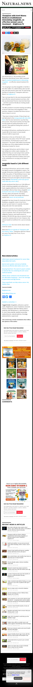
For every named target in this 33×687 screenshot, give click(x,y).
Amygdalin (14, 305)
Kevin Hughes (12, 30)
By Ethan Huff (15, 531)
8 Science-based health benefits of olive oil (18, 606)
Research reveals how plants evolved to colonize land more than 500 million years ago (19, 568)
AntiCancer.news (7, 225)
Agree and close (18, 678)
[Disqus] (16, 423)
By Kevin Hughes (16, 540)
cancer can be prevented (16, 197)
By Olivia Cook (15, 553)
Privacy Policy (15, 675)
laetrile (13, 312)
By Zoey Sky (15, 547)
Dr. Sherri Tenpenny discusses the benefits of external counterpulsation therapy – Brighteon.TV (19, 575)
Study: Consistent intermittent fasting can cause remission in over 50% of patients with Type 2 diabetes (19, 582)
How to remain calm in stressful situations (18, 588)
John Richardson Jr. (13, 310)
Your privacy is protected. (8, 340)
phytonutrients (6, 316)
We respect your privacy (21, 667)
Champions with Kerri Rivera (15, 308)
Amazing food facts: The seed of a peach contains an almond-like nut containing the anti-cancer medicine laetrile (16, 270)
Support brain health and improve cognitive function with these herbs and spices (18, 551)
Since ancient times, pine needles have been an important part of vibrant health (19, 557)
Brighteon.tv (9, 307)
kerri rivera (7, 312)
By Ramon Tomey (16, 625)
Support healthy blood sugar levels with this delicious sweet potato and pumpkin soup (19, 634)
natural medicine (16, 314)
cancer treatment (19, 307)
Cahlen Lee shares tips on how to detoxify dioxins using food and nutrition (18, 646)
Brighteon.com (6, 290)
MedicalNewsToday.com (9, 293)
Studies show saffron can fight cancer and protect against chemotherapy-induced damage (19, 623)
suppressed (14, 316)
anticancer (21, 305)
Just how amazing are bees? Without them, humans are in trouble (18, 593)
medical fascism (6, 314)
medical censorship (21, 312)
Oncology (24, 314)
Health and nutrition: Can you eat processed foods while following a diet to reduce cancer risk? (19, 545)
